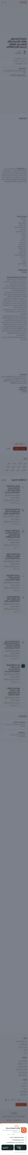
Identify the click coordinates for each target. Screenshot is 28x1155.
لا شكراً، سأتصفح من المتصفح (21, 1152)
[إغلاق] (2, 1125)
